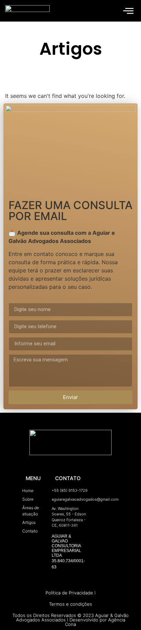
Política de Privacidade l (70, 592)
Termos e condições (70, 604)
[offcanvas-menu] (128, 10)
